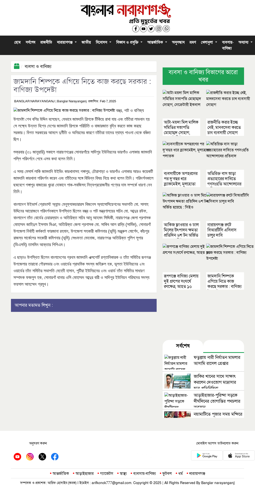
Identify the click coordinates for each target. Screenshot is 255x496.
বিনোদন (102, 42)
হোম (17, 42)
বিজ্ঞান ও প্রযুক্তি (128, 42)
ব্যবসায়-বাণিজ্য (228, 45)
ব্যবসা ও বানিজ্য (38, 66)
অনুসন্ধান (178, 42)
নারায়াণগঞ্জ (65, 42)
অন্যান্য (244, 42)
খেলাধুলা (207, 42)
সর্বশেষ (30, 42)
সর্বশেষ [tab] (183, 346)
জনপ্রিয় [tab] (223, 346)
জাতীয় (86, 42)
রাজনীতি (46, 42)
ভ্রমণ (193, 42)
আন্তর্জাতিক (155, 42)
